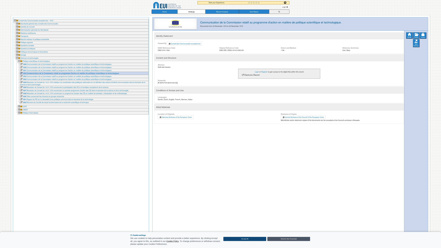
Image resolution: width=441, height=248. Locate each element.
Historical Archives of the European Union (177, 117)
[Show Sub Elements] (17, 24)
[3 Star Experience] (254, 2)
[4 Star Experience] (256, 2)
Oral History (254, 12)
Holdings (191, 12)
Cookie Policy (172, 241)
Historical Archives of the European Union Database (173, 6)
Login (284, 7)
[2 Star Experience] (252, 2)
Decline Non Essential (289, 239)
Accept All (244, 239)
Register (264, 72)
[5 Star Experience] (259, 2)
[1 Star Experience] (249, 2)
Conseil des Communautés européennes (186, 43)
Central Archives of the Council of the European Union (304, 117)
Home (164, 12)
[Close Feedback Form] (285, 2)
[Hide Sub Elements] (15, 21)
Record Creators (222, 12)
